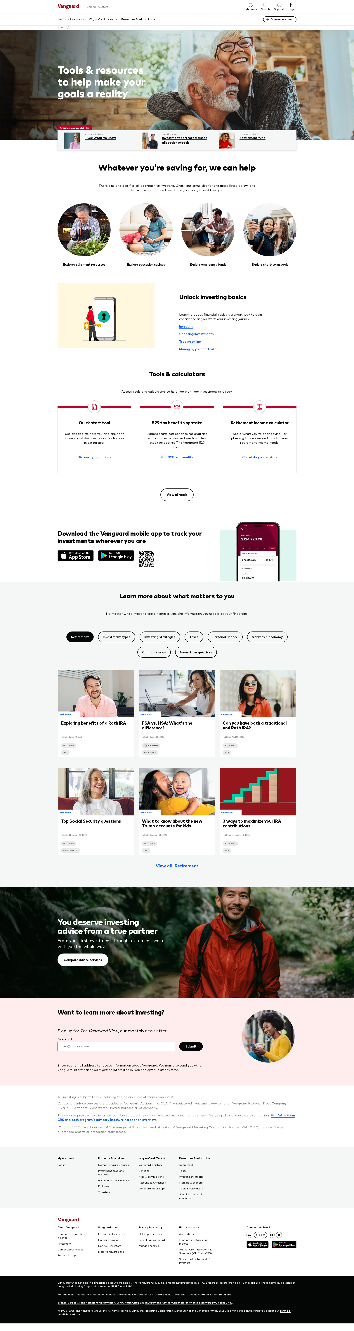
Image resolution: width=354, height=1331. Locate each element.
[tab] (80, 636)
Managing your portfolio (197, 349)
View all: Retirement (177, 866)
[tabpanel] (177, 768)
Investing (186, 326)
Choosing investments (196, 334)
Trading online (190, 341)
